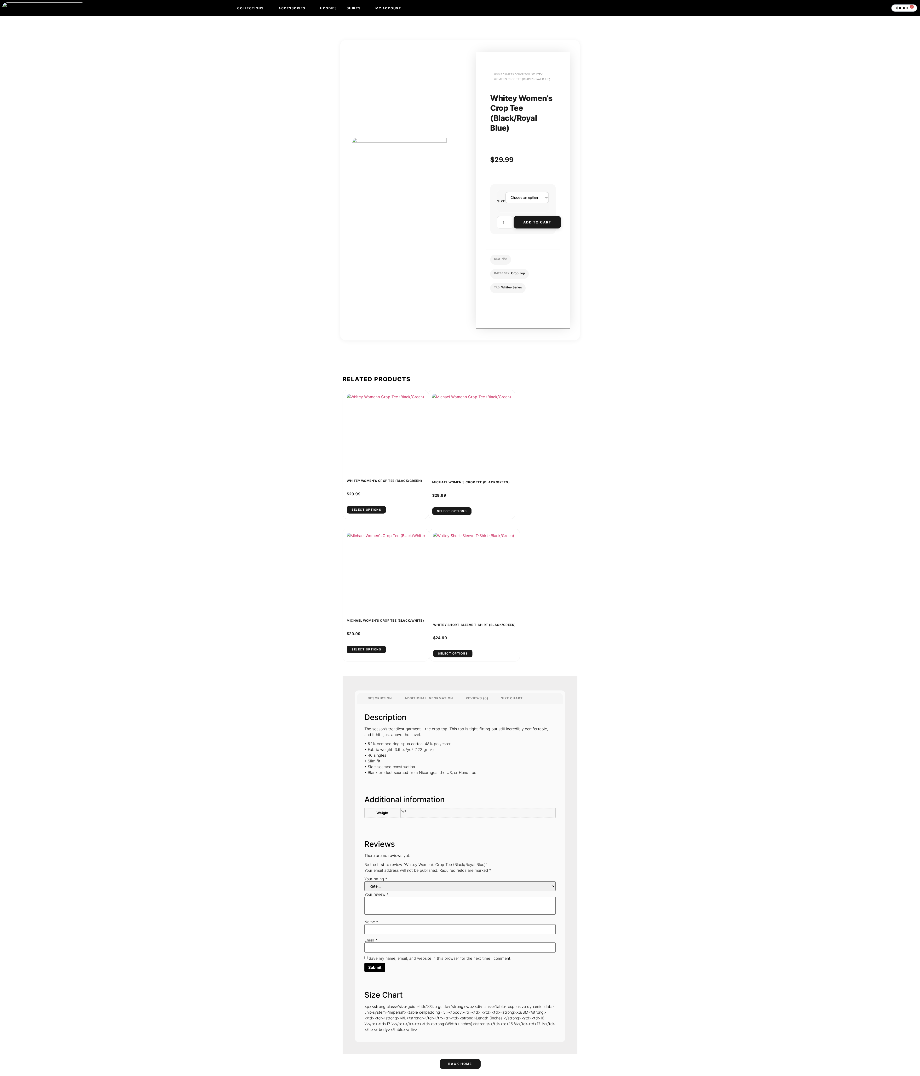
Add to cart (537, 222)
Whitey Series (511, 287)
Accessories (291, 8)
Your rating (375, 879)
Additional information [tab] (429, 698)
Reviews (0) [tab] (477, 698)
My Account (388, 8)
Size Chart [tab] (512, 698)
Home (498, 74)
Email (370, 940)
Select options (366, 509)
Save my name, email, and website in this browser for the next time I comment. (440, 958)
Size (501, 201)
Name (371, 922)
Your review (376, 894)
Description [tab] (380, 698)
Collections (250, 8)
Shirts (354, 8)
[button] (513, 309)
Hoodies (328, 8)
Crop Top (523, 74)
